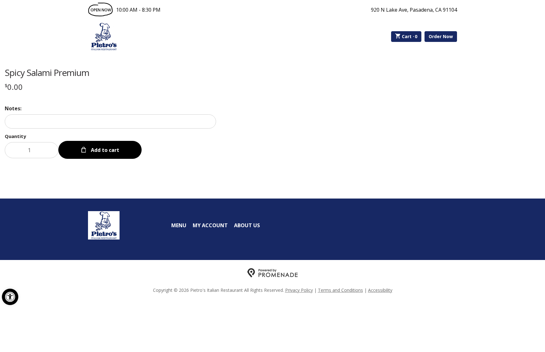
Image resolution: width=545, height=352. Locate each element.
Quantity (15, 136)
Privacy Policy (299, 290)
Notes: (13, 108)
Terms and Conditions (340, 290)
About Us (247, 225)
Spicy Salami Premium (47, 72)
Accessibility (380, 290)
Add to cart (104, 150)
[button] (10, 296)
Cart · (410, 36)
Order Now (441, 36)
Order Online (155, 36)
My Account (210, 225)
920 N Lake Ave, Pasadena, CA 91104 (414, 9)
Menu (178, 225)
